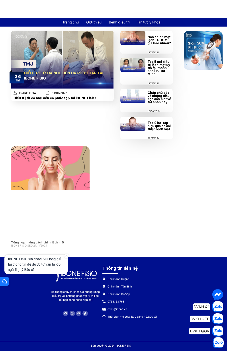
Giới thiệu (94, 22)
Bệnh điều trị (119, 22)
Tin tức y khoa (148, 22)
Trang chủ (70, 22)
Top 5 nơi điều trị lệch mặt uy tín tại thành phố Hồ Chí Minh (159, 68)
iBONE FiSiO (27, 92)
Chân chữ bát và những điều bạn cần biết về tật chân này (159, 97)
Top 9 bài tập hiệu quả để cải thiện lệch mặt (159, 126)
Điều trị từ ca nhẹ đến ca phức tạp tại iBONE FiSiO (55, 98)
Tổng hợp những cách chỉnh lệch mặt (37, 242)
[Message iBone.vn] (217, 294)
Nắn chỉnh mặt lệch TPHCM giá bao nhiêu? (159, 40)
